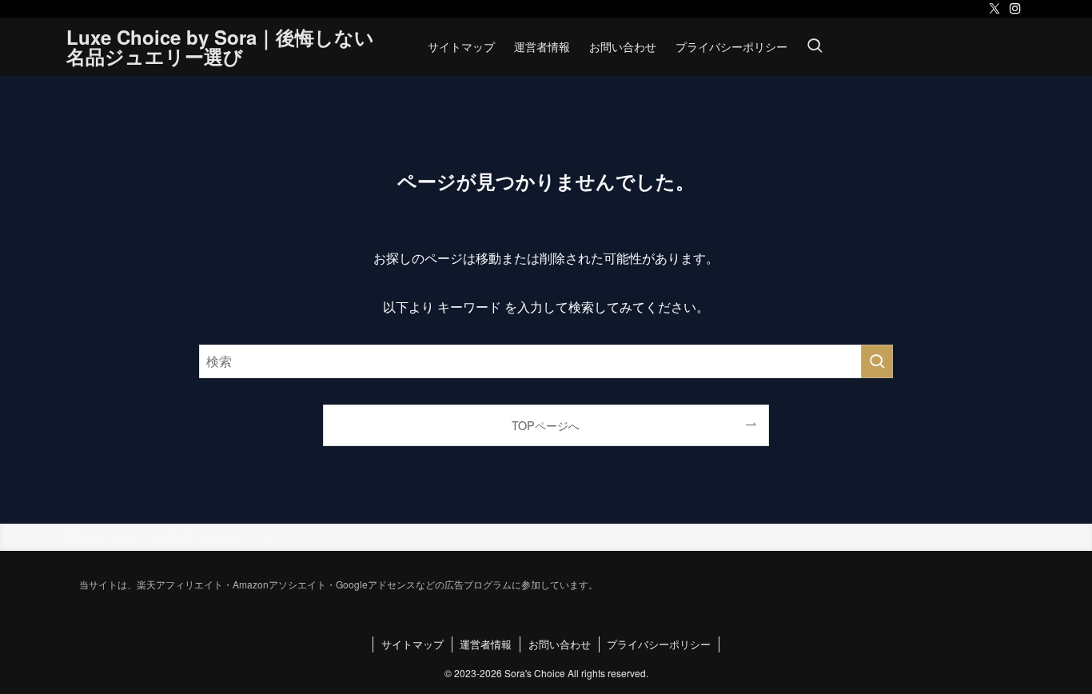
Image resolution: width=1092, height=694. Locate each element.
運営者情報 (486, 644)
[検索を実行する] (877, 361)
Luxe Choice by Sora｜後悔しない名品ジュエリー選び (220, 46)
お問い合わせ (559, 644)
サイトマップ (412, 644)
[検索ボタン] (814, 46)
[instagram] (1015, 9)
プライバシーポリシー (659, 644)
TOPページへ (546, 425)
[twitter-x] (994, 9)
